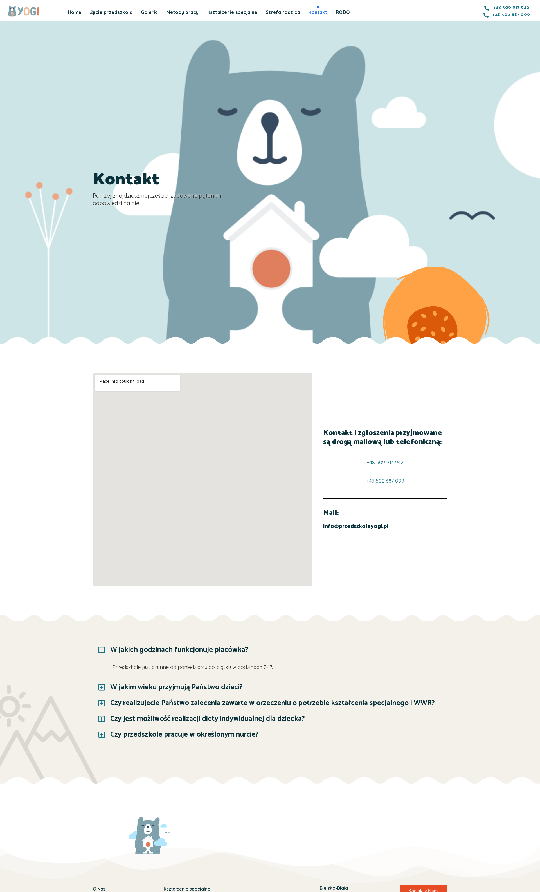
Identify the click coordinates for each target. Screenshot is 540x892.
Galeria (149, 12)
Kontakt (318, 12)
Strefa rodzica (283, 12)
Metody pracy (182, 12)
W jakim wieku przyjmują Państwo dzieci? (176, 687)
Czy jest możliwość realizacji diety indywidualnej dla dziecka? (207, 719)
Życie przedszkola (111, 12)
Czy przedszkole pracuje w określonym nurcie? (184, 734)
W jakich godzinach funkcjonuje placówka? (179, 650)
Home (75, 12)
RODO (343, 12)
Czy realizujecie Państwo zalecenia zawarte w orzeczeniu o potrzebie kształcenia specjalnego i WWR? (272, 703)
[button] (270, 650)
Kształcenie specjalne (232, 12)
